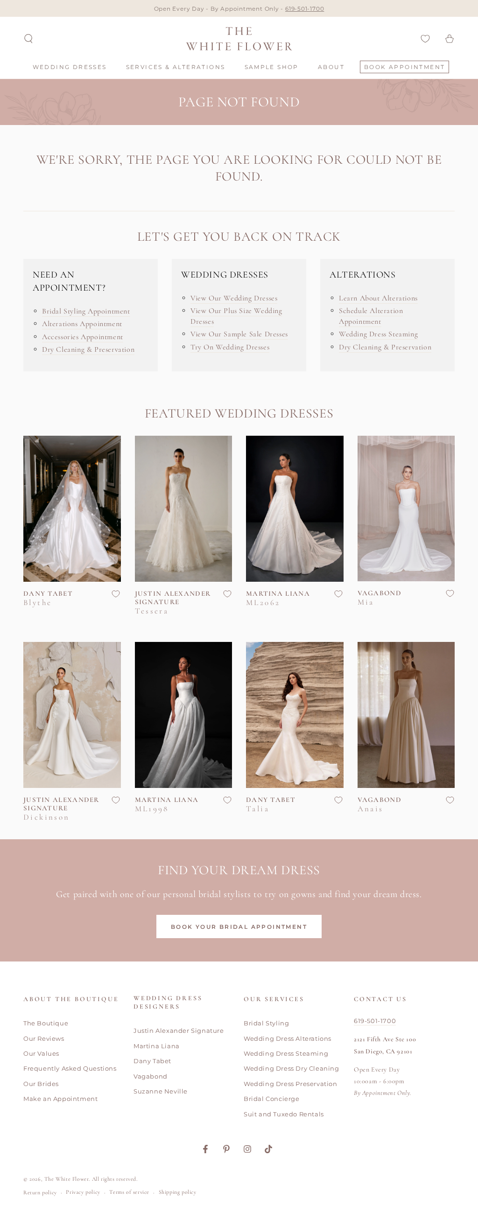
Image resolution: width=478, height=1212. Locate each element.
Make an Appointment (60, 1098)
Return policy (40, 1192)
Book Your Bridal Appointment (239, 926)
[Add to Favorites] (116, 594)
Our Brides (41, 1083)
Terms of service (129, 1192)
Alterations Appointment (82, 323)
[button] (28, 38)
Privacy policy (83, 1192)
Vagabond (151, 1076)
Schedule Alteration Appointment (371, 316)
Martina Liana (157, 1046)
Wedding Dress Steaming (378, 334)
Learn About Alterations (378, 298)
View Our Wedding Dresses (233, 298)
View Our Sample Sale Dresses (239, 334)
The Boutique (45, 1023)
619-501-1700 (304, 8)
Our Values (41, 1053)
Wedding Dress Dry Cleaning (291, 1068)
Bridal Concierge (272, 1098)
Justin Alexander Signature (179, 1030)
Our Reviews (43, 1038)
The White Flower (66, 1179)
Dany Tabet (152, 1061)
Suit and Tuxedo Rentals (284, 1114)
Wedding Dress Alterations (287, 1038)
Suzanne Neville (161, 1091)
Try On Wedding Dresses (229, 347)
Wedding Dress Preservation (290, 1083)
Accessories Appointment (82, 336)
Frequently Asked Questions (70, 1068)
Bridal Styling (266, 1023)
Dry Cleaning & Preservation (88, 349)
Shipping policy (178, 1192)
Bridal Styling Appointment (86, 311)
